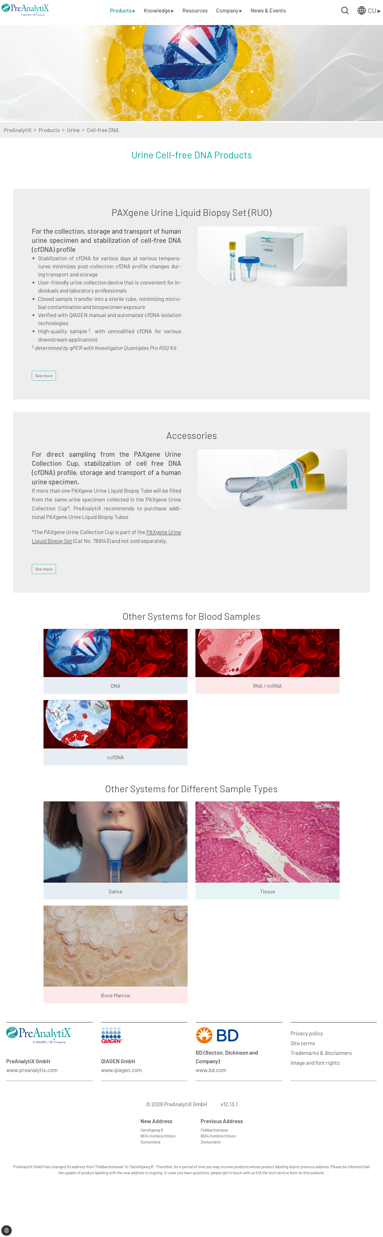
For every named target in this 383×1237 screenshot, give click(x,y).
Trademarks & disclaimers (321, 1052)
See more (44, 375)
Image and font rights (315, 1062)
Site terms (303, 1043)
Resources (195, 10)
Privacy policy (307, 1033)
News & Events (268, 10)
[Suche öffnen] (345, 10)
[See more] (44, 369)
